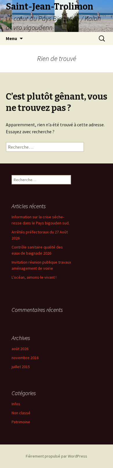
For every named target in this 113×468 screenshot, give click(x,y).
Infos (16, 403)
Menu (11, 38)
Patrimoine (21, 421)
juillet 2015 (21, 366)
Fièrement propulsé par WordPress (56, 456)
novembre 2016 (25, 357)
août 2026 (20, 348)
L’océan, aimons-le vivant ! (34, 277)
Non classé (21, 412)
